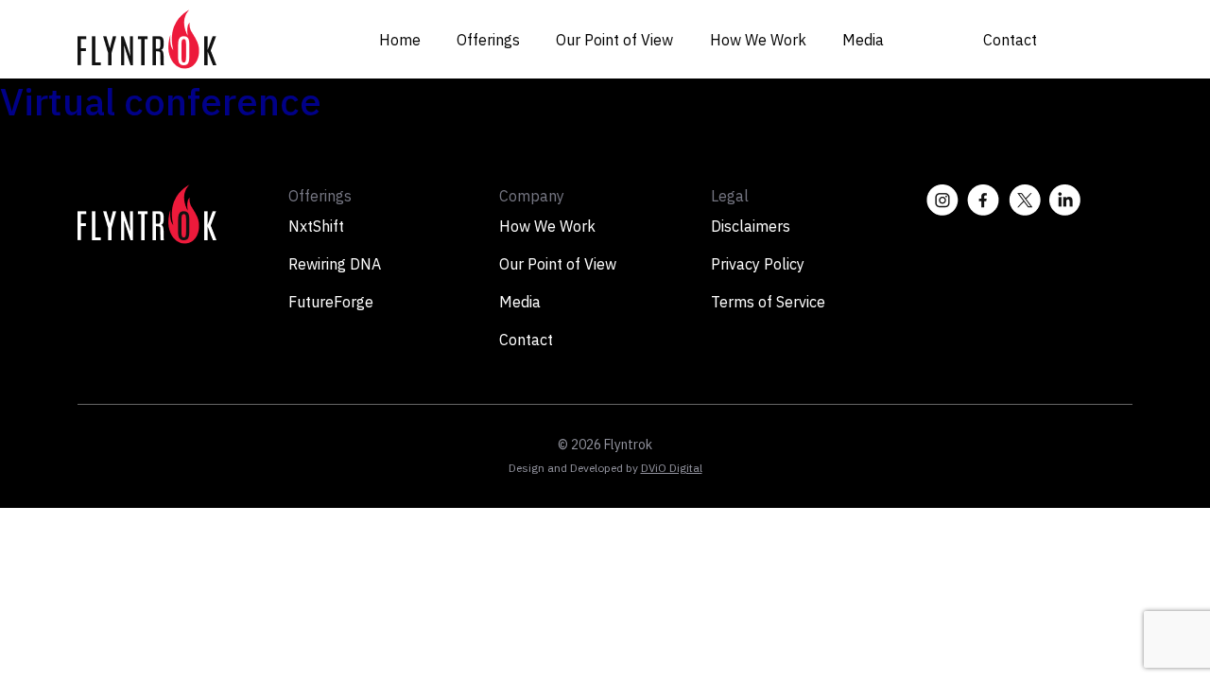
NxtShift (316, 226)
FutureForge (330, 301)
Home (400, 39)
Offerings (488, 39)
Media (863, 39)
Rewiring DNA (334, 263)
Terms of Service (768, 301)
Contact (1010, 39)
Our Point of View (614, 39)
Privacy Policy (757, 263)
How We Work (758, 39)
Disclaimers (750, 226)
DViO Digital (671, 468)
